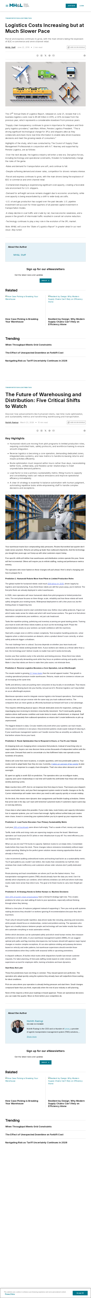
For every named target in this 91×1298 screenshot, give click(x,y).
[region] (45, 1293)
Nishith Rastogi (11, 422)
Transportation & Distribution (18, 18)
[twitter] (45, 55)
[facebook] (37, 55)
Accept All (80, 1293)
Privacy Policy (10, 1294)
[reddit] (49, 55)
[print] (84, 55)
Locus (66, 1029)
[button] (7, 5)
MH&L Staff (10, 47)
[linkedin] (41, 55)
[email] (53, 55)
